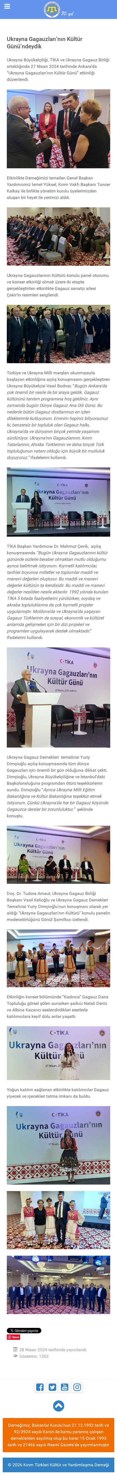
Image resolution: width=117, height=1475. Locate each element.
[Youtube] (64, 1387)
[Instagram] (77, 1387)
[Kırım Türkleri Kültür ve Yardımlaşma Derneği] (58, 9)
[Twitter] (52, 1387)
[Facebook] (39, 1387)
